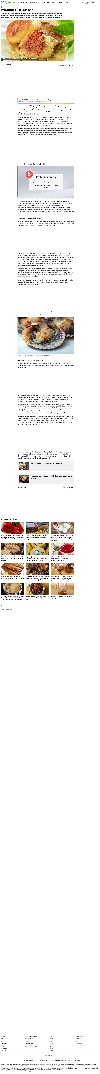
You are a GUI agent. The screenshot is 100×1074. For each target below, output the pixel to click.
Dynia (26, 1040)
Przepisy (53, 2)
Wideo (60, 2)
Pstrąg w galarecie (4, 1050)
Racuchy (52, 1050)
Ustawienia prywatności (73, 1060)
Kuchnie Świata (34, 2)
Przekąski (3, 1041)
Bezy (51, 1046)
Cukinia (27, 1041)
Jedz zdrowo (45, 2)
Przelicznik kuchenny (79, 1045)
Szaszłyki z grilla (28, 1045)
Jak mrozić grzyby (29, 1038)
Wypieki (67, 2)
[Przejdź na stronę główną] (2, 3)
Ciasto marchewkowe (79, 1036)
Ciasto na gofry (78, 1043)
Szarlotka (52, 1041)
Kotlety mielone (4, 1043)
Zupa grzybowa (4, 1048)
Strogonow (77, 1041)
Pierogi (2, 1046)
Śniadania (3, 1036)
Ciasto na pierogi (78, 1038)
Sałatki (2, 1040)
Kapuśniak (77, 1040)
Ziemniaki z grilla (29, 1043)
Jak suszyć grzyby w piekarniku (32, 1036)
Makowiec (52, 1040)
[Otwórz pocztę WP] (82, 2)
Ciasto (51, 1036)
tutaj (30, 1070)
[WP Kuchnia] (11, 2)
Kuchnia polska (23, 2)
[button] (87, 3)
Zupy (2, 1038)
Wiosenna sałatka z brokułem (31, 1046)
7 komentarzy (62, 65)
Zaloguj (92, 2)
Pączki (51, 1048)
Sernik (51, 1038)
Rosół (2, 1045)
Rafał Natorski (9, 64)
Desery (51, 1043)
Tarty (51, 1045)
